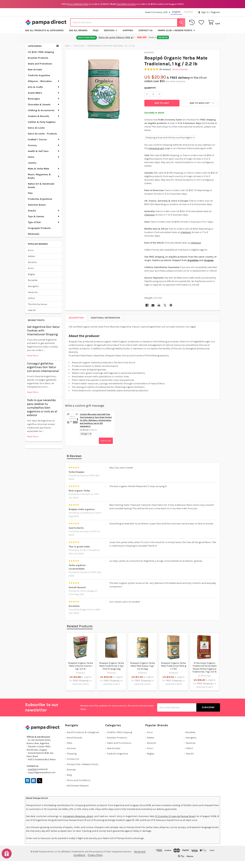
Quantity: (150, 87)
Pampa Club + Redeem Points (175, 30)
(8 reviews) (165, 69)
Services (109, 30)
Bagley (31, 274)
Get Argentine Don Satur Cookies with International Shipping (43, 330)
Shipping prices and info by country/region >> (170, 137)
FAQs (95, 30)
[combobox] (127, 22)
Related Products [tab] (80, 626)
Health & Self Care (38, 151)
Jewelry (32, 162)
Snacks (32, 210)
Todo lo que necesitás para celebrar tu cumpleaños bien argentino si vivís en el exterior (42, 407)
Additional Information (105, 317)
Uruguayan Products (39, 228)
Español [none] (188, 11)
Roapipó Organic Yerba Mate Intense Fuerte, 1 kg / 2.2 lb (80, 666)
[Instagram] (27, 780)
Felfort (31, 298)
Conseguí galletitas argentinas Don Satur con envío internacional (43, 367)
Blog (69, 775)
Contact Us (145, 30)
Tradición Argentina (39, 75)
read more (32, 355)
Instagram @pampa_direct (78, 816)
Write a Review (180, 69)
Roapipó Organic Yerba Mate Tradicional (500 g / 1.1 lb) (173, 666)
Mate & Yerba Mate (38, 168)
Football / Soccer (37, 139)
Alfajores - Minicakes (40, 81)
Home (31, 157)
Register (215, 12)
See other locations (175, 81)
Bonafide (32, 280)
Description (76, 317)
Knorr (31, 268)
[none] (104, 88)
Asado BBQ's (35, 92)
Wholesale (33, 234)
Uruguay (209, 260)
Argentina (193, 260)
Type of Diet (34, 222)
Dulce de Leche (36, 127)
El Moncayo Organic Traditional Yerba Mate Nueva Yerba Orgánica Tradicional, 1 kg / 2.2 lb (204, 667)
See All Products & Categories (44, 30)
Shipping (128, 30)
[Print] (159, 305)
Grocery (32, 145)
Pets (30, 193)
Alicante (32, 262)
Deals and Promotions (40, 63)
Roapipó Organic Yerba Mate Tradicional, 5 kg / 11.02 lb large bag (111, 666)
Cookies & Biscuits (38, 116)
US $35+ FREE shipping (41, 52)
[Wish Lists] (202, 22)
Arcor (31, 250)
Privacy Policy (95, 855)
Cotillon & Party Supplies (42, 122)
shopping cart (156, 148)
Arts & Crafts (35, 87)
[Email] (153, 305)
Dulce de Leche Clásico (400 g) (116, 37)
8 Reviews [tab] (74, 456)
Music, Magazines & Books (39, 176)
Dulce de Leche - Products (42, 133)
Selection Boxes (37, 204)
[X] (165, 305)
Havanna (33, 292)
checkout (149, 214)
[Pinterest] (171, 305)
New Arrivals (35, 69)
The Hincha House (37, 304)
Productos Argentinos (40, 199)
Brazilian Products (38, 57)
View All (32, 310)
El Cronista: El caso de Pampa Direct (175, 816)
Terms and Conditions (78, 780)
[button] (199, 103)
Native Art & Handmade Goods (41, 185)
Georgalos (33, 286)
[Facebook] (147, 305)
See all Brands (78, 30)
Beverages (34, 98)
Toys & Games (36, 216)
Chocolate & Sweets (39, 104)
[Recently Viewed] (192, 22)
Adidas (31, 256)
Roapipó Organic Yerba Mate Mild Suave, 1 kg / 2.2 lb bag (142, 666)
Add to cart (106, 441)
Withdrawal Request (78, 785)
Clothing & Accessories (41, 110)
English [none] (176, 11)
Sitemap (71, 769)
